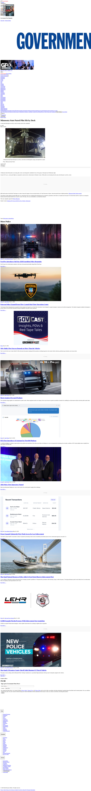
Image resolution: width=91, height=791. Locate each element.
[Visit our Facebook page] (1, 681)
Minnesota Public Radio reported (75, 193)
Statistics (26, 110)
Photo (16, 110)
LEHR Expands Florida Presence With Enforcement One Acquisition (22, 621)
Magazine (23, 110)
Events (1, 79)
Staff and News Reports (9, 618)
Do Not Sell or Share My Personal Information (26, 789)
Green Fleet (2, 86)
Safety (1, 101)
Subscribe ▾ (3, 3)
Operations (2, 92)
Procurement (2, 97)
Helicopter (5, 218)
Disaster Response (4, 74)
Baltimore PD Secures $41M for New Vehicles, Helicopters (18, 200)
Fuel (1, 81)
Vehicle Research (3, 108)
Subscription (2, 111)
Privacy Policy (44, 111)
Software (2, 104)
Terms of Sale (14, 789)
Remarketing (3, 99)
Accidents (9, 218)
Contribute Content (32, 111)
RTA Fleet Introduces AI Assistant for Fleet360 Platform (18, 440)
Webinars (38, 110)
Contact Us (18, 111)
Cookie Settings (59, 111)
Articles (11, 1)
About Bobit (64, 111)
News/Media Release (9, 258)
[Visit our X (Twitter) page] (3, 681)
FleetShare (2, 110)
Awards (41, 110)
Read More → (3, 266)
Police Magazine (16, 198)
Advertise (14, 111)
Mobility (2, 90)
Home (1, 117)
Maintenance (3, 88)
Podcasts (34, 110)
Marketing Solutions (24, 111)
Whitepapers (30, 110)
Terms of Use (8, 789)
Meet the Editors (8, 111)
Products (19, 110)
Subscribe (2, 20)
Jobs (44, 110)
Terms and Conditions (51, 111)
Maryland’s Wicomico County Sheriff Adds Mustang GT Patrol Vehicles (23, 670)
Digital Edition (8, 20)
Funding (2, 84)
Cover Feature (5, 1)
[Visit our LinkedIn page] (2, 681)
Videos (13, 110)
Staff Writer (7, 301)
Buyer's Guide (54, 110)
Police (1, 95)
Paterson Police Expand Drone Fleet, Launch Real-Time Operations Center (24, 304)
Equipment (2, 77)
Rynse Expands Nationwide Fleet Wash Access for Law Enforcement (22, 534)
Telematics (2, 106)
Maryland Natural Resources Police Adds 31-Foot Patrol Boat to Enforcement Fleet (27, 577)
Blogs (11, 110)
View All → (2, 676)
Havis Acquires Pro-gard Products (11, 398)
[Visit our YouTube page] (4, 681)
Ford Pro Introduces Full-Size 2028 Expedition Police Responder (21, 261)
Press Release (38, 111)
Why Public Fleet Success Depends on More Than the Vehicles (20, 348)
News (9, 1)
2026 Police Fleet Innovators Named (11, 484)
